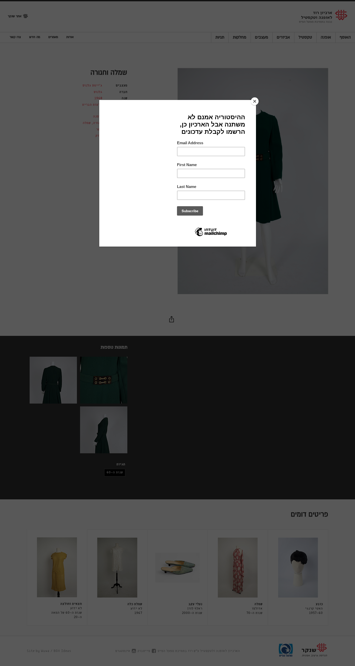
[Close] (255, 101)
